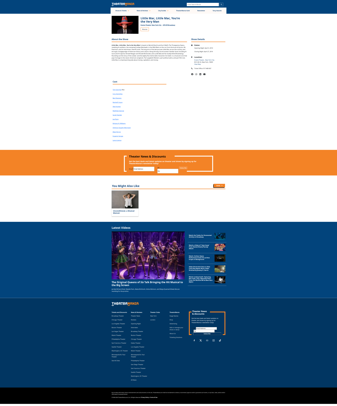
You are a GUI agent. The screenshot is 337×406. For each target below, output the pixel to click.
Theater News (135, 316)
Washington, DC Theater (120, 351)
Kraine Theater (199, 60)
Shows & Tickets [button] (121, 11)
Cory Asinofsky (118, 94)
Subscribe (183, 168)
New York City (156, 25)
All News (134, 380)
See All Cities (116, 361)
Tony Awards (217, 11)
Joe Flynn (116, 119)
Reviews (133, 320)
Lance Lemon (117, 140)
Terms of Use (153, 397)
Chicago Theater (117, 320)
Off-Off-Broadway (169, 25)
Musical (144, 29)
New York (153, 316)
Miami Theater (116, 335)
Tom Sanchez (117, 90)
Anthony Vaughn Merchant (122, 128)
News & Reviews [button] (142, 11)
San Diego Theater (137, 364)
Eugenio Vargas (118, 136)
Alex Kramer (117, 107)
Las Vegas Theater (118, 331)
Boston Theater (117, 328)
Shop (171, 320)
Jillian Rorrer (117, 132)
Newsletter (201, 11)
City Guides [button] (162, 11)
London (152, 320)
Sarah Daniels (117, 115)
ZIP (158, 168)
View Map (197, 64)
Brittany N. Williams (119, 123)
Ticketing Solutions (176, 337)
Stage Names (174, 316)
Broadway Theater (118, 316)
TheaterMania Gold (183, 11)
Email (131, 169)
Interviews (134, 328)
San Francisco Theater (119, 343)
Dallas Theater (136, 343)
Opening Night (136, 324)
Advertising (173, 324)
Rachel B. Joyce (117, 102)
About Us (173, 333)
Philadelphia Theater (118, 339)
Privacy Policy (145, 397)
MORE (218, 185)
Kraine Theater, (146, 25)
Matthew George (118, 111)
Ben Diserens (117, 98)
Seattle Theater (117, 347)
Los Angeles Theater (118, 324)
